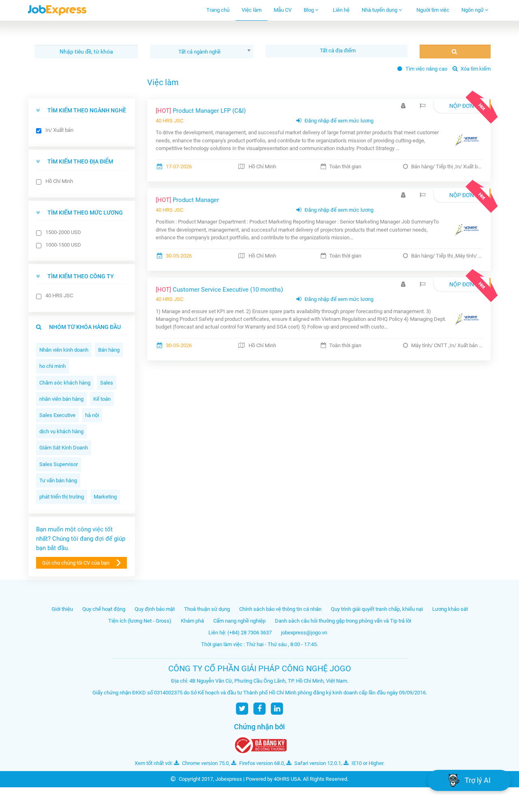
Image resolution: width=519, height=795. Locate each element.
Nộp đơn (461, 106)
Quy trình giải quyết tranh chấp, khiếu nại (377, 609)
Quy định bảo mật (155, 609)
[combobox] (201, 51)
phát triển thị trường (61, 497)
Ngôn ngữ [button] (473, 10)
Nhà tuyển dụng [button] (380, 10)
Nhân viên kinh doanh (63, 350)
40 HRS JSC (59, 295)
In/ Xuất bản (59, 130)
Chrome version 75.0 (205, 763)
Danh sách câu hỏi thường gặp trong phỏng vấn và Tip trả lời (343, 621)
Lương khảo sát (450, 609)
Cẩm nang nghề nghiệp (239, 621)
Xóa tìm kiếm (475, 69)
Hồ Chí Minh (59, 181)
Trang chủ (217, 10)
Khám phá (192, 621)
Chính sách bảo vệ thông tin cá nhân (280, 609)
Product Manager (187, 200)
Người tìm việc (432, 10)
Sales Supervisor (58, 464)
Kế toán (102, 399)
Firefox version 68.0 (261, 763)
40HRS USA (287, 779)
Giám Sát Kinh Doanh (63, 448)
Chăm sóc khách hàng (64, 383)
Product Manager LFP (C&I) (201, 110)
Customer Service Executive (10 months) (219, 289)
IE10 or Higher (366, 763)
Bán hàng (109, 350)
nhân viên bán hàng (61, 399)
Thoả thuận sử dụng (207, 609)
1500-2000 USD (63, 232)
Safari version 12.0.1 (317, 763)
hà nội (92, 415)
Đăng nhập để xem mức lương (338, 121)
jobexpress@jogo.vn (304, 633)
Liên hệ (341, 10)
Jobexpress (228, 779)
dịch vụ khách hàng (61, 431)
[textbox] (339, 50)
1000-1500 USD (63, 245)
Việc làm (252, 10)
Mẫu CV (283, 10)
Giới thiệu (62, 609)
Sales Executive (57, 415)
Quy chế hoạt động (103, 609)
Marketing (105, 497)
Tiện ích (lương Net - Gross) (140, 621)
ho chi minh (52, 366)
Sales (106, 383)
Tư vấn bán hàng (58, 480)
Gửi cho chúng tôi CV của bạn (75, 563)
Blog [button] (309, 10)
